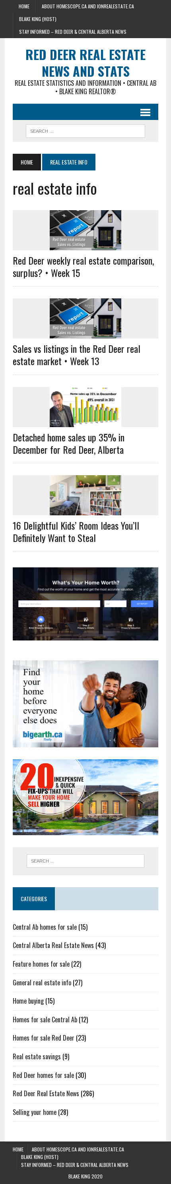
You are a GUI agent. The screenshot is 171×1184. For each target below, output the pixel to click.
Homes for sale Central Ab (45, 1019)
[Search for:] (85, 861)
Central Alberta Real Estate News (53, 945)
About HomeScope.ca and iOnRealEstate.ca (88, 6)
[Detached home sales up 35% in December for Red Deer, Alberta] (85, 421)
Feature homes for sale (41, 964)
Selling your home (34, 1112)
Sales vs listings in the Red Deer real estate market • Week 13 (76, 354)
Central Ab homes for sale (45, 927)
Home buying (28, 1001)
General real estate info (42, 982)
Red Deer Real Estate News (46, 1093)
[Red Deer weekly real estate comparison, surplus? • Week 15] (85, 244)
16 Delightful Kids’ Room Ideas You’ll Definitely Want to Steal (76, 531)
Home (24, 6)
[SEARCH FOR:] (85, 130)
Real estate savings (37, 1056)
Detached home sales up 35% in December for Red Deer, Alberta (68, 443)
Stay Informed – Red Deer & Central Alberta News (72, 31)
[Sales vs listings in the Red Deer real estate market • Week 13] (85, 333)
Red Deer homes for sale (43, 1075)
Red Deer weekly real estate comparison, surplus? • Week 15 (83, 266)
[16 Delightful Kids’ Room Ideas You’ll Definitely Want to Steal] (85, 510)
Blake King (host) (37, 18)
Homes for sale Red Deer (43, 1038)
